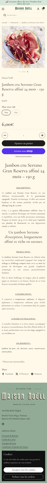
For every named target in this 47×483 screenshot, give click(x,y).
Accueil (4, 22)
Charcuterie (14, 22)
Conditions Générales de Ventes (15, 447)
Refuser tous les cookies (23, 476)
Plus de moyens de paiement (23, 156)
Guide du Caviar (9, 439)
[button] (42, 9)
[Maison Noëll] (23, 9)
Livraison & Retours (10, 435)
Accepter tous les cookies (23, 469)
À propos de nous (9, 443)
